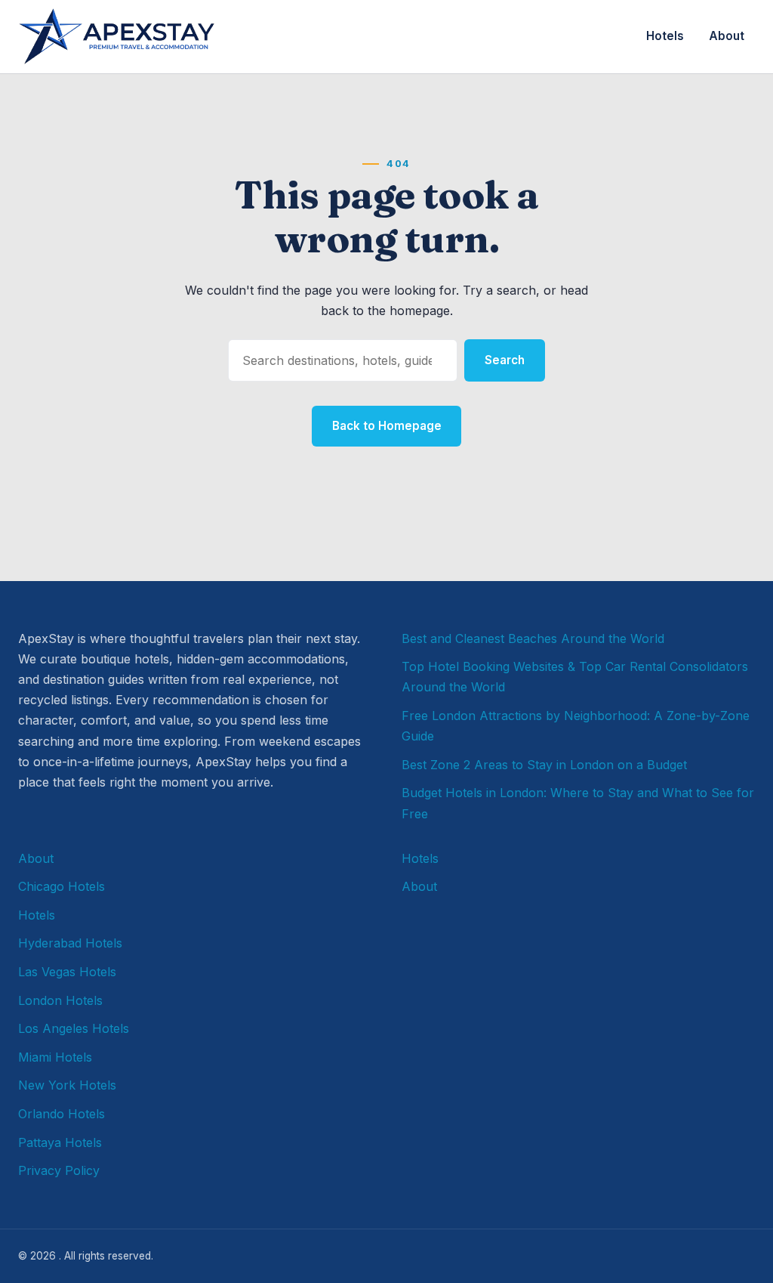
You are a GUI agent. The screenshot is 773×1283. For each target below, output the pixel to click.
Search (505, 360)
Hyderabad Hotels (70, 943)
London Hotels (60, 1000)
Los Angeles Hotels (73, 1028)
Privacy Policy (59, 1170)
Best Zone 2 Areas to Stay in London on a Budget (544, 764)
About (726, 36)
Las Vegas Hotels (67, 971)
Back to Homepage (387, 426)
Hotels (665, 36)
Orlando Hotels (61, 1113)
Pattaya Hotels (60, 1142)
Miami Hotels (55, 1057)
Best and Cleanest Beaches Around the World (533, 638)
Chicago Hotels (61, 886)
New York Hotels (67, 1085)
